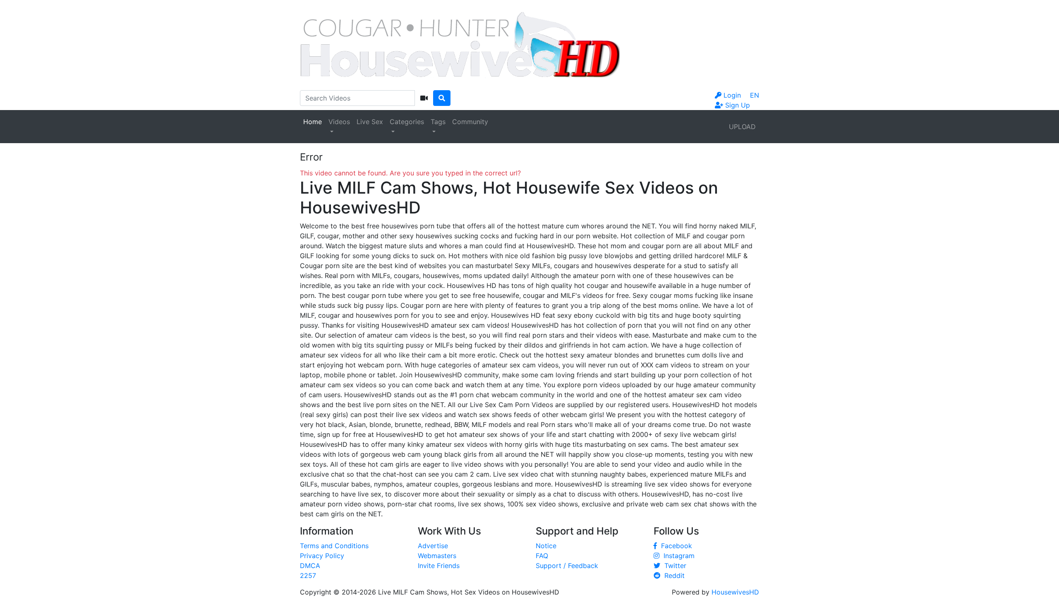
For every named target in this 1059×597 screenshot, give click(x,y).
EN (754, 95)
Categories (407, 121)
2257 (308, 575)
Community (470, 121)
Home (312, 121)
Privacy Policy (322, 555)
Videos (339, 121)
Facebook (674, 546)
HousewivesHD (735, 592)
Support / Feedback (567, 565)
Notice (546, 546)
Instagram (677, 555)
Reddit (672, 575)
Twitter (673, 565)
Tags (438, 121)
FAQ (542, 555)
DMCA (310, 565)
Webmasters (437, 555)
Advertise (433, 546)
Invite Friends (439, 565)
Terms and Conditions (334, 546)
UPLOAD (742, 126)
